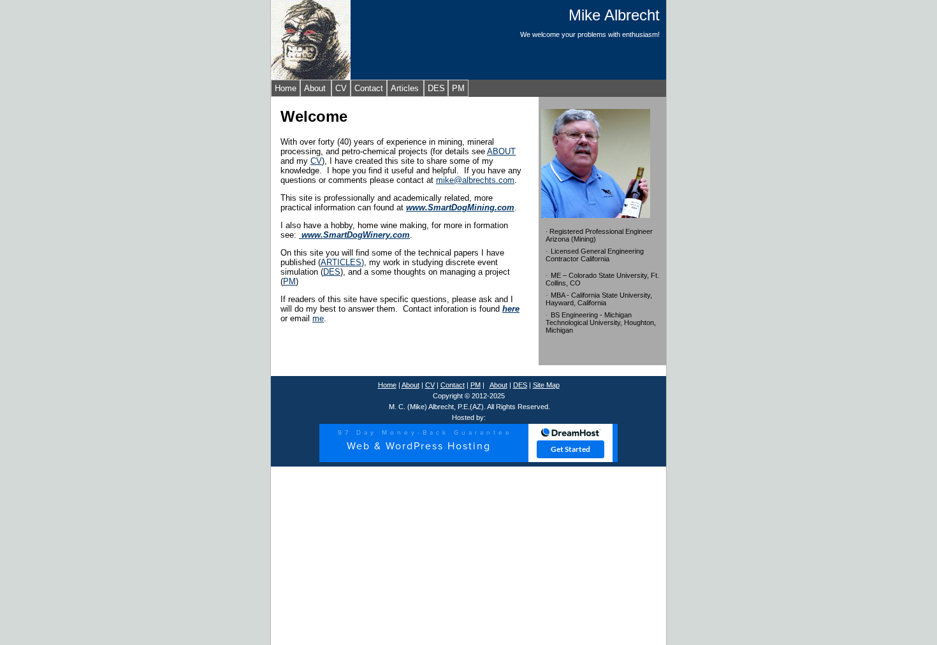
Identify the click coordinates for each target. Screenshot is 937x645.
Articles (405, 88)
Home (285, 88)
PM (458, 88)
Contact (368, 88)
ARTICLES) (342, 262)
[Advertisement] (468, 556)
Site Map (546, 385)
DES (436, 88)
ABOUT (501, 151)
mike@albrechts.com (475, 180)
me (318, 318)
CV (341, 88)
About (315, 88)
